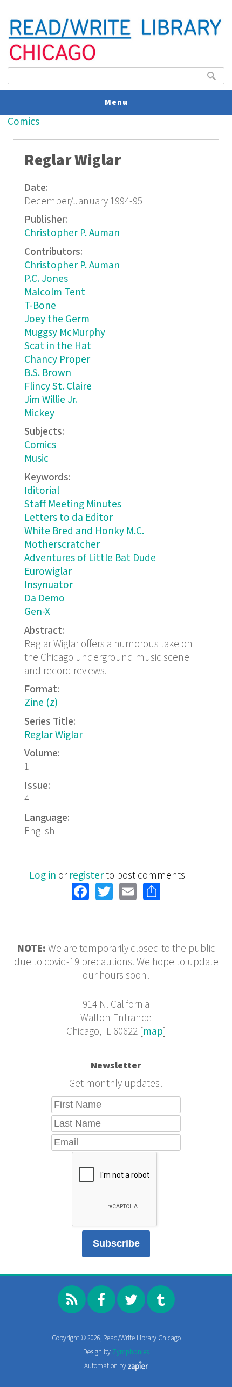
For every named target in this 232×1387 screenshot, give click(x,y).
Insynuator (48, 585)
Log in (42, 875)
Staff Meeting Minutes (72, 504)
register (86, 875)
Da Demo (44, 598)
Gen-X (37, 612)
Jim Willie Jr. (51, 400)
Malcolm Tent (54, 292)
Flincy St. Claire (58, 386)
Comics (23, 122)
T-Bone (40, 306)
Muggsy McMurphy (64, 332)
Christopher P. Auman (72, 233)
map (153, 1031)
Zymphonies (130, 1352)
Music (36, 458)
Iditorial (41, 491)
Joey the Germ (57, 319)
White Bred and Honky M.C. (84, 531)
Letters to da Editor (68, 518)
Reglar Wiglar (53, 735)
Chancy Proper (57, 359)
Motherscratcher (62, 544)
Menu (116, 102)
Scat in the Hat (57, 346)
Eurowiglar (48, 571)
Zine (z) (41, 703)
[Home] (116, 59)
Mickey (39, 413)
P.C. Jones (46, 279)
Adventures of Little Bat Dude (90, 558)
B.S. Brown (47, 373)
